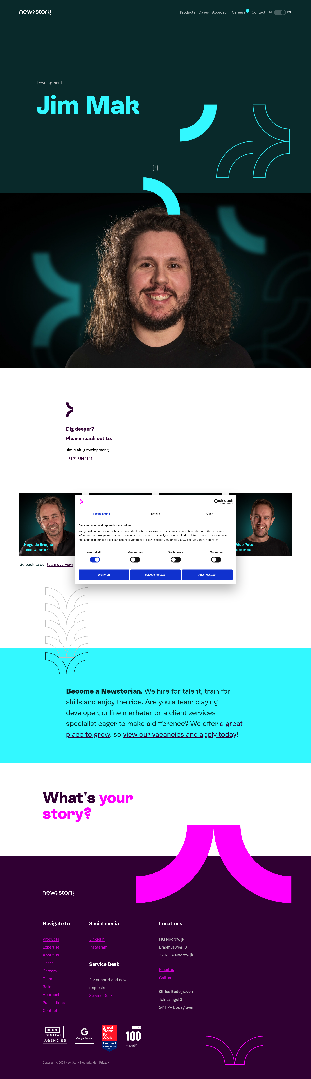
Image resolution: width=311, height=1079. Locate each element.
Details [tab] (155, 513)
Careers (50, 971)
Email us (166, 969)
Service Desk (100, 995)
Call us (165, 977)
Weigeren (104, 574)
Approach (220, 12)
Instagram (98, 947)
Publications (54, 1002)
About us (51, 955)
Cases (204, 12)
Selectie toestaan (155, 574)
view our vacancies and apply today (179, 734)
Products (187, 12)
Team (47, 978)
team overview (60, 564)
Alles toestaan (207, 574)
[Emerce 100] (133, 1036)
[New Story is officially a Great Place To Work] (109, 1038)
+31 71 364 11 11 (79, 458)
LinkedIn (97, 939)
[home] (35, 12)
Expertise (51, 947)
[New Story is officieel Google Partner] (84, 1034)
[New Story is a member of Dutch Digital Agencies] (55, 1034)
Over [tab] (209, 513)
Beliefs (49, 986)
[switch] (135, 560)
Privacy (104, 1062)
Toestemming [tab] (101, 513)
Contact (258, 12)
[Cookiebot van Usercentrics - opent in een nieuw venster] (217, 502)
